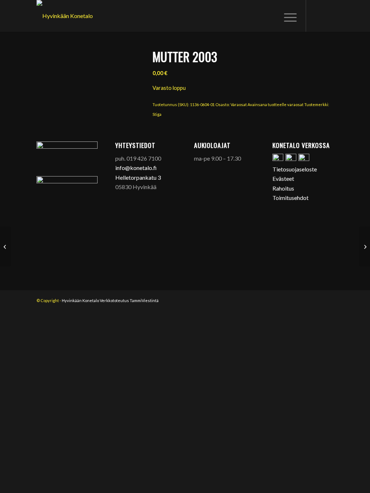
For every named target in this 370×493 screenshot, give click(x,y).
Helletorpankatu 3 (138, 177)
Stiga (157, 114)
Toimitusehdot (290, 197)
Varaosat (239, 104)
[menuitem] (288, 16)
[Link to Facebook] (317, 15)
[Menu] (288, 16)
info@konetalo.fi (136, 167)
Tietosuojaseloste (294, 169)
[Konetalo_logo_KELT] (64, 16)
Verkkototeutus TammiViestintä (129, 300)
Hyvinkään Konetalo (80, 300)
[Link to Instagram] (328, 15)
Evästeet (283, 178)
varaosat (295, 104)
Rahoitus (283, 188)
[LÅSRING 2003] (5, 246)
